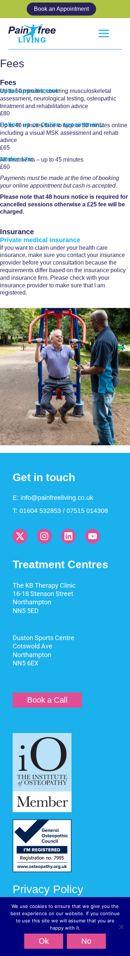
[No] (121, 926)
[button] (65, 9)
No (86, 941)
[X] (20, 536)
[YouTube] (92, 536)
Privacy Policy (48, 889)
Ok (44, 941)
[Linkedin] (68, 536)
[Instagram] (44, 536)
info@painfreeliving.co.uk (57, 497)
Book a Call (47, 699)
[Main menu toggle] (103, 33)
